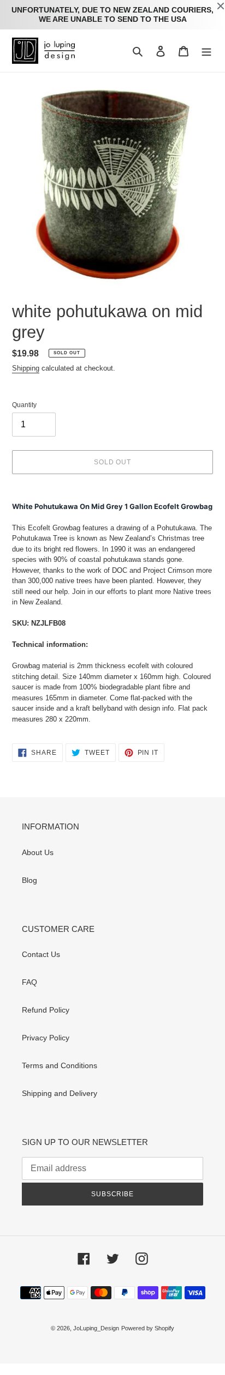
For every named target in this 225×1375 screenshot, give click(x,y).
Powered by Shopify (147, 1328)
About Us (38, 852)
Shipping (25, 368)
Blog (29, 880)
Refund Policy (45, 1009)
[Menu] (206, 50)
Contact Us (41, 954)
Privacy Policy (45, 1037)
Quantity (24, 405)
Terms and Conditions (59, 1065)
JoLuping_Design (96, 1328)
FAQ (29, 982)
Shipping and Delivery (59, 1093)
